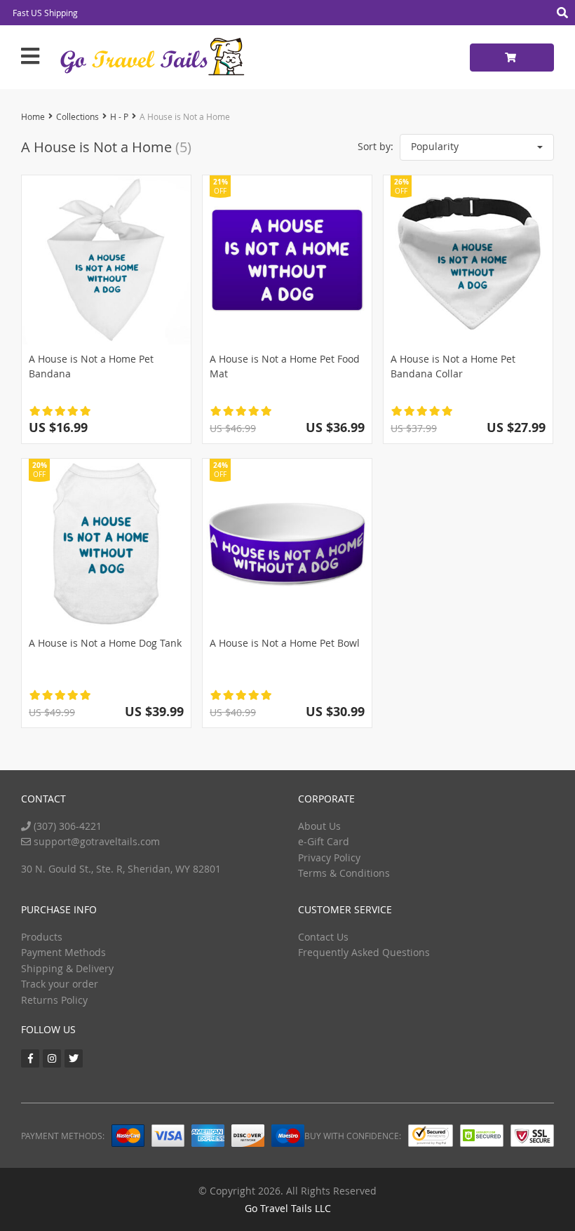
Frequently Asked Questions (364, 952)
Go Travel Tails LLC (288, 1208)
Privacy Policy (329, 857)
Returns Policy (54, 1000)
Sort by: (375, 146)
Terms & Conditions (344, 873)
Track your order (59, 983)
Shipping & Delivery (67, 968)
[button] (477, 147)
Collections (77, 116)
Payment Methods (63, 952)
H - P (119, 116)
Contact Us (323, 936)
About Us (319, 826)
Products (41, 936)
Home (33, 116)
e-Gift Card (323, 841)
